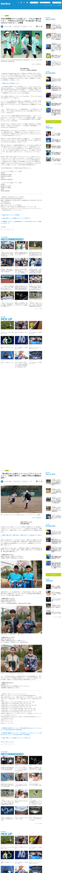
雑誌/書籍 (59, 5)
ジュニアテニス (6, 229)
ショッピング (36, 5)
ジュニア (12, 229)
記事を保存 (24, 26)
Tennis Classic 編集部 (8, 26)
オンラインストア (33, 2)
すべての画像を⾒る (37, 64)
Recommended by (36, 308)
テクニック (42, 5)
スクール (54, 5)
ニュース (31, 5)
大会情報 (6, 15)
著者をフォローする (17, 26)
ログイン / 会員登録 (56, 2)
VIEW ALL (53, 121)
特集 (46, 5)
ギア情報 (50, 5)
